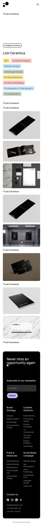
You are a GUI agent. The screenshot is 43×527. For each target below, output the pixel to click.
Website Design (29, 461)
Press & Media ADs (12, 471)
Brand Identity (29, 416)
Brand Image (12, 422)
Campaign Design (27, 482)
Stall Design (28, 446)
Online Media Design (12, 477)
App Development (28, 465)
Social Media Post (28, 476)
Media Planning (13, 464)
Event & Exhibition (27, 442)
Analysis (10, 416)
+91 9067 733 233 (13, 511)
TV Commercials (28, 431)
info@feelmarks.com (15, 505)
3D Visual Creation (27, 436)
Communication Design (13, 426)
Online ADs (27, 486)
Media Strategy (13, 461)
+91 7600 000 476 (14, 508)
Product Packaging (27, 425)
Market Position (13, 419)
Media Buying (12, 467)
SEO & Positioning (27, 471)
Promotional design (28, 420)
